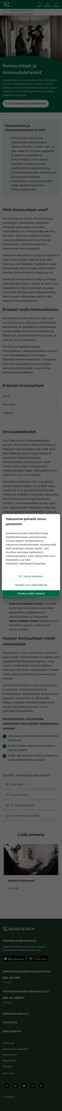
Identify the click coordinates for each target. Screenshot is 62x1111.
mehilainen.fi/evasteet (32, 564)
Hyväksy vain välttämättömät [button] (31, 585)
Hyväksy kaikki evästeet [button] (31, 593)
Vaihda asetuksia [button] (33, 576)
